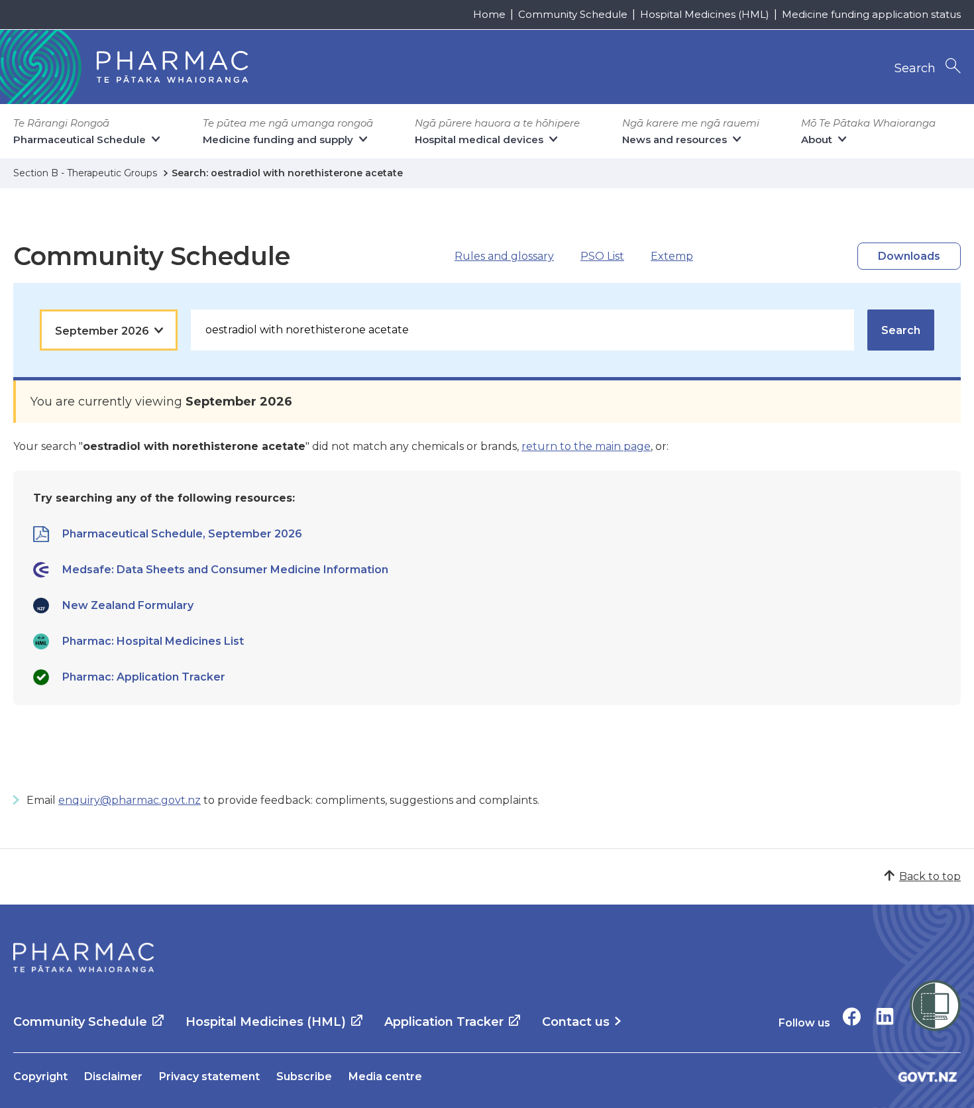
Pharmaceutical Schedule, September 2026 (182, 533)
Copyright (40, 1076)
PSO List (602, 256)
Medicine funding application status (871, 14)
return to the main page (586, 446)
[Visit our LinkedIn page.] (884, 1016)
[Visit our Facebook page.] (851, 1016)
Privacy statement (209, 1076)
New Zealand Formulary (127, 605)
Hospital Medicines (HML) (704, 14)
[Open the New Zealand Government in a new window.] (927, 1076)
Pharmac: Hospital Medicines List (153, 641)
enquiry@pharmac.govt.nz (129, 800)
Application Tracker (444, 1022)
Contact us (576, 1022)
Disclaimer (113, 1076)
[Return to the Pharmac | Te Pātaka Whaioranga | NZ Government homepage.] (83, 957)
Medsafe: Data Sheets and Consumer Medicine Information (225, 569)
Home (489, 14)
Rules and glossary (504, 256)
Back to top (930, 876)
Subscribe (304, 1076)
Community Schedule (572, 14)
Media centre (385, 1076)
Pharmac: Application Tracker (143, 677)
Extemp (672, 256)
